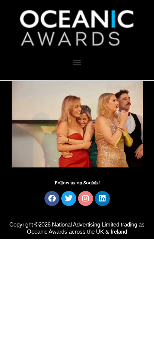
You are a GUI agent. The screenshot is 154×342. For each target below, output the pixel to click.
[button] (77, 62)
